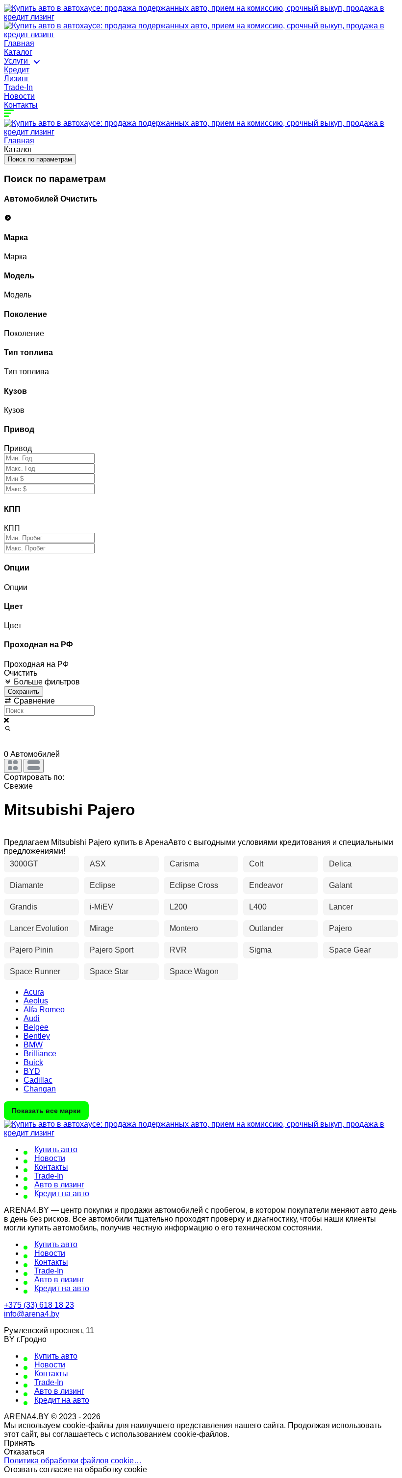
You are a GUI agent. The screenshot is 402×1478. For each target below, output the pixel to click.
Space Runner (35, 971)
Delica (340, 864)
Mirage (102, 928)
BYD (32, 1071)
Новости (19, 96)
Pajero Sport (111, 950)
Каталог (18, 52)
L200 (178, 907)
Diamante (27, 885)
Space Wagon (194, 971)
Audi (32, 1018)
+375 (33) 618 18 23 (39, 1305)
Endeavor (266, 885)
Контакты (21, 105)
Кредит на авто (61, 1193)
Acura (34, 992)
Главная (19, 43)
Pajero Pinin (31, 950)
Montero (184, 928)
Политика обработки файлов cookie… (73, 1460)
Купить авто (55, 1149)
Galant (340, 885)
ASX (98, 864)
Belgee (36, 1027)
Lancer (341, 907)
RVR (178, 950)
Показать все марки (46, 1110)
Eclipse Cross (194, 885)
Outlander (266, 928)
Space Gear (350, 950)
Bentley (37, 1036)
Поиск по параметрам (40, 159)
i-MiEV (101, 907)
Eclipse (103, 885)
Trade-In (18, 87)
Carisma (184, 864)
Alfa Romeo (44, 1009)
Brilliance (40, 1053)
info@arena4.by (31, 1314)
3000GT (24, 864)
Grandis (23, 907)
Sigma (260, 950)
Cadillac (38, 1080)
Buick (33, 1062)
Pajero (340, 928)
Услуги (17, 61)
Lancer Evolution (39, 928)
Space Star (109, 971)
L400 (258, 907)
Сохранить (23, 691)
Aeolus (36, 1001)
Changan (40, 1089)
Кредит (16, 70)
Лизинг (16, 78)
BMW (33, 1045)
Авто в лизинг (59, 1185)
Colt (256, 864)
